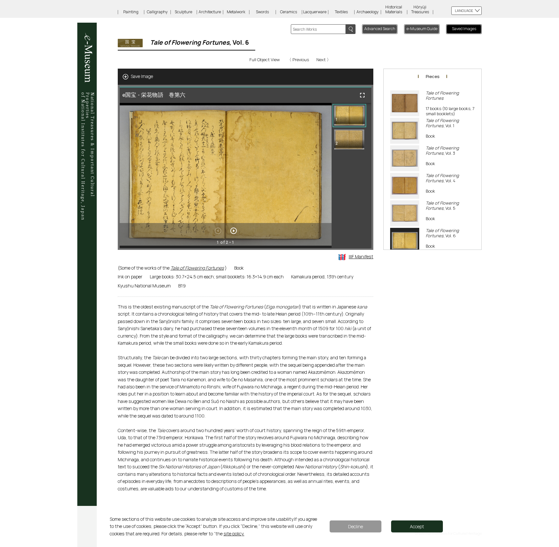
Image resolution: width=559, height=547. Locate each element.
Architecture (210, 12)
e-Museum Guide (422, 28)
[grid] (351, 175)
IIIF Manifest (361, 256)
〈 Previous (298, 59)
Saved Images (464, 28)
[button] (349, 116)
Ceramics (288, 12)
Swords (262, 12)
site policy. (234, 533)
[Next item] (233, 231)
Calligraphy (157, 12)
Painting (130, 12)
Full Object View (264, 59)
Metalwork (236, 12)
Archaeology (367, 12)
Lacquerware (314, 12)
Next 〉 (323, 59)
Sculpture (183, 12)
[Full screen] (362, 95)
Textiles (341, 12)
